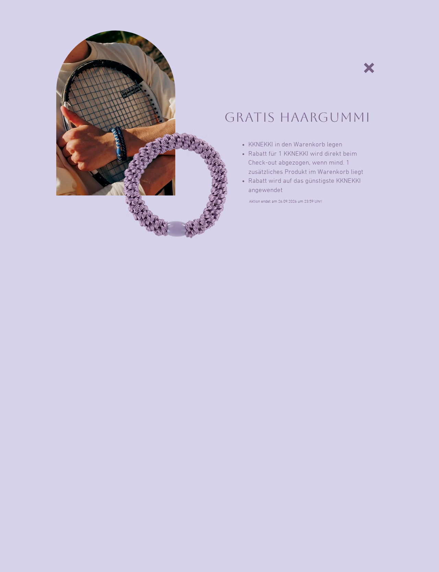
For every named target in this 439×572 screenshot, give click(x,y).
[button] (369, 68)
